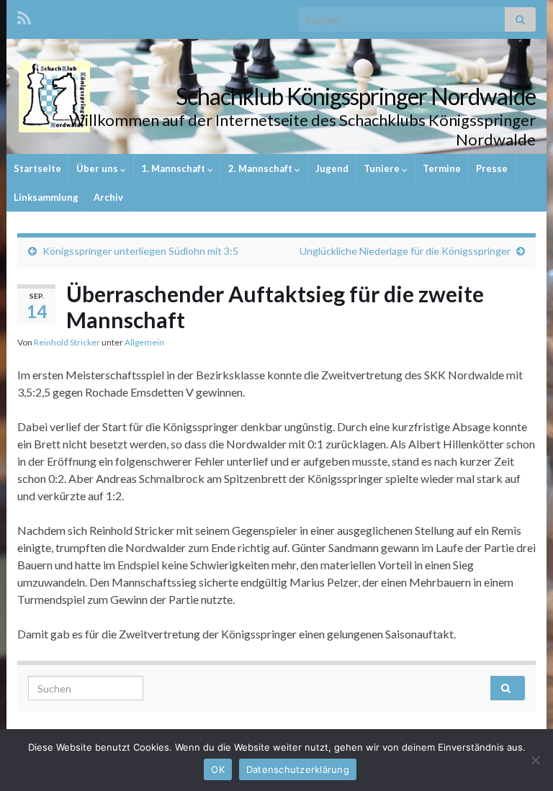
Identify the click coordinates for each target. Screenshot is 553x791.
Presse (492, 168)
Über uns (98, 168)
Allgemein (144, 342)
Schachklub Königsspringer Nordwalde (356, 96)
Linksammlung (46, 197)
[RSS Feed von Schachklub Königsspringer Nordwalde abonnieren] (24, 15)
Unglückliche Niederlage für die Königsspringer (405, 251)
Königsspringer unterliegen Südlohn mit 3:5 (140, 251)
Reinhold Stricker (67, 342)
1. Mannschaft (174, 168)
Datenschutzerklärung (297, 769)
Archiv (108, 197)
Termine (442, 168)
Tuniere (383, 168)
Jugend (332, 168)
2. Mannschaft (261, 168)
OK (218, 769)
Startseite (37, 168)
